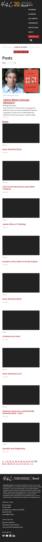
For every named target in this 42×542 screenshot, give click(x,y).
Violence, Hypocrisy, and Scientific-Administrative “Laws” (18, 412)
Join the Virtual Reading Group (12, 527)
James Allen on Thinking (14, 224)
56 (10, 461)
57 (13, 461)
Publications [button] (33, 27)
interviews (29, 108)
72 (20, 463)
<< (3, 461)
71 (17, 463)
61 (24, 461)
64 (32, 461)
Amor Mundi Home (21, 52)
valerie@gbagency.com (21, 494)
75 (28, 463)
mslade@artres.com (35, 497)
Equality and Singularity (13, 448)
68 (9, 463)
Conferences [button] (33, 23)
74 (25, 463)
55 (8, 461)
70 (14, 463)
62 (27, 461)
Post (4, 145)
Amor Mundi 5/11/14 (11, 374)
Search (31, 41)
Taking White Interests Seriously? (16, 101)
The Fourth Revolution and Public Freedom (18, 188)
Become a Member (8, 522)
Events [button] (30, 32)
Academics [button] (32, 14)
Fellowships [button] (33, 18)
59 (19, 461)
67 (6, 463)
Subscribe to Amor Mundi (10, 525)
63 (29, 461)
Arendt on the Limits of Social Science (20, 261)
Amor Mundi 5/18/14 (11, 299)
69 (11, 463)
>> (32, 463)
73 (22, 463)
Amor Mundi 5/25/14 (11, 149)
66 (3, 463)
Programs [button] (32, 9)
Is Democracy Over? (11, 336)
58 (16, 461)
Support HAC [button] (33, 36)
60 (21, 461)
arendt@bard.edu (8, 514)
